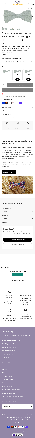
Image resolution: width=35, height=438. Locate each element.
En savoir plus (8, 172)
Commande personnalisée (9, 383)
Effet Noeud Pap (19, 431)
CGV (3, 372)
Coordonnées (17, 422)
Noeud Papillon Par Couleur (10, 344)
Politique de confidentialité (26, 414)
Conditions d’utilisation (11, 417)
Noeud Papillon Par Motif (9, 347)
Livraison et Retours (8, 379)
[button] (5, 29)
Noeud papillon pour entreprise (11, 389)
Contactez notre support (17, 239)
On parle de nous (7, 386)
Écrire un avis (17, 275)
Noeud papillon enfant (8, 350)
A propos (4, 369)
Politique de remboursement (10, 414)
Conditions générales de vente (13, 420)
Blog (3, 366)
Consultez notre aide (17, 244)
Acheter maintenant (17, 90)
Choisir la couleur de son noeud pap (12, 396)
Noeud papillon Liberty (8, 354)
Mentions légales (7, 376)
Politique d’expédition (24, 417)
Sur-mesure (5, 357)
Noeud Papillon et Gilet (8, 393)
